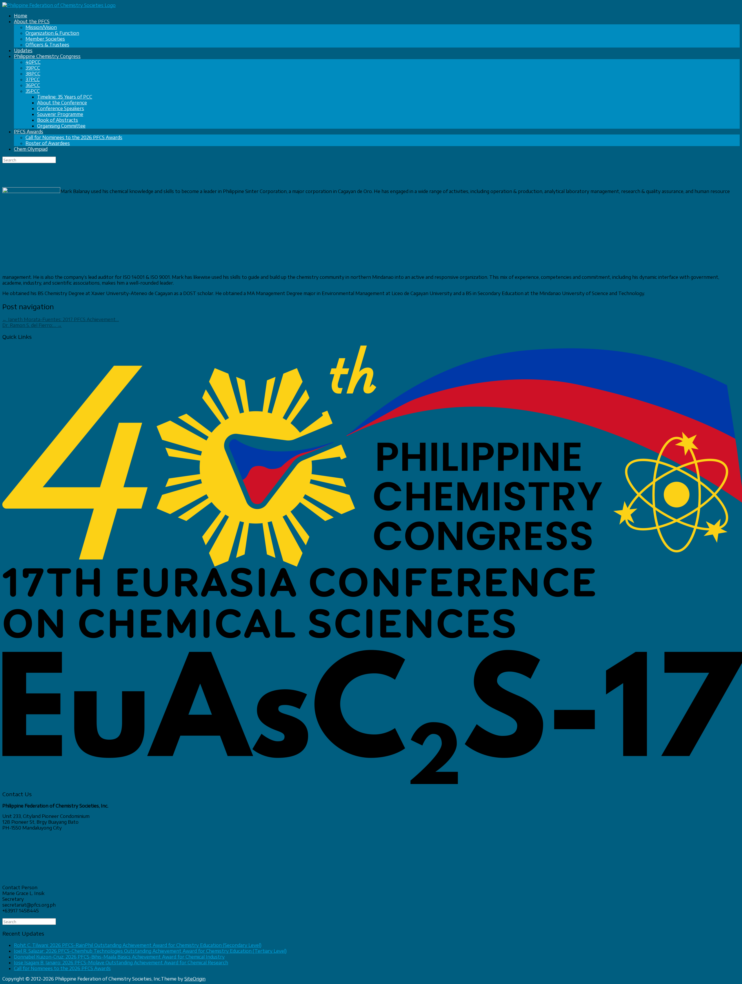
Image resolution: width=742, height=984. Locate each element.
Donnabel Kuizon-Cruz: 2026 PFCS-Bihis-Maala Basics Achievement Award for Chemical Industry (119, 957)
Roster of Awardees (48, 143)
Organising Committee (61, 126)
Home (20, 16)
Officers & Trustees (47, 45)
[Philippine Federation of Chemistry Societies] (59, 5)
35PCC (33, 91)
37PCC (33, 79)
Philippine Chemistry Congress (47, 56)
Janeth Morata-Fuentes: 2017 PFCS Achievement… (60, 319)
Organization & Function (52, 33)
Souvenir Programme (60, 114)
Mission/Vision (41, 27)
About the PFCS (32, 21)
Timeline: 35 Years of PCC (64, 97)
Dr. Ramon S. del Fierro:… (32, 325)
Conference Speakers (60, 108)
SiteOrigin (194, 979)
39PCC (33, 68)
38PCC (33, 74)
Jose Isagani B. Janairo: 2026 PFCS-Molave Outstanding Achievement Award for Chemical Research (121, 962)
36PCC (33, 85)
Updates (23, 50)
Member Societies (45, 39)
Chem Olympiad (31, 149)
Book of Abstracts (57, 120)
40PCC (33, 62)
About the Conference (62, 103)
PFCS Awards (28, 131)
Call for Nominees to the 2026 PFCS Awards (74, 137)
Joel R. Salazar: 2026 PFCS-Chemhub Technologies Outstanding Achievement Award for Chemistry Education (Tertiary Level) (150, 951)
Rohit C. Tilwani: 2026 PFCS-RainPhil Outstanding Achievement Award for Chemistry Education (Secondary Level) (137, 945)
